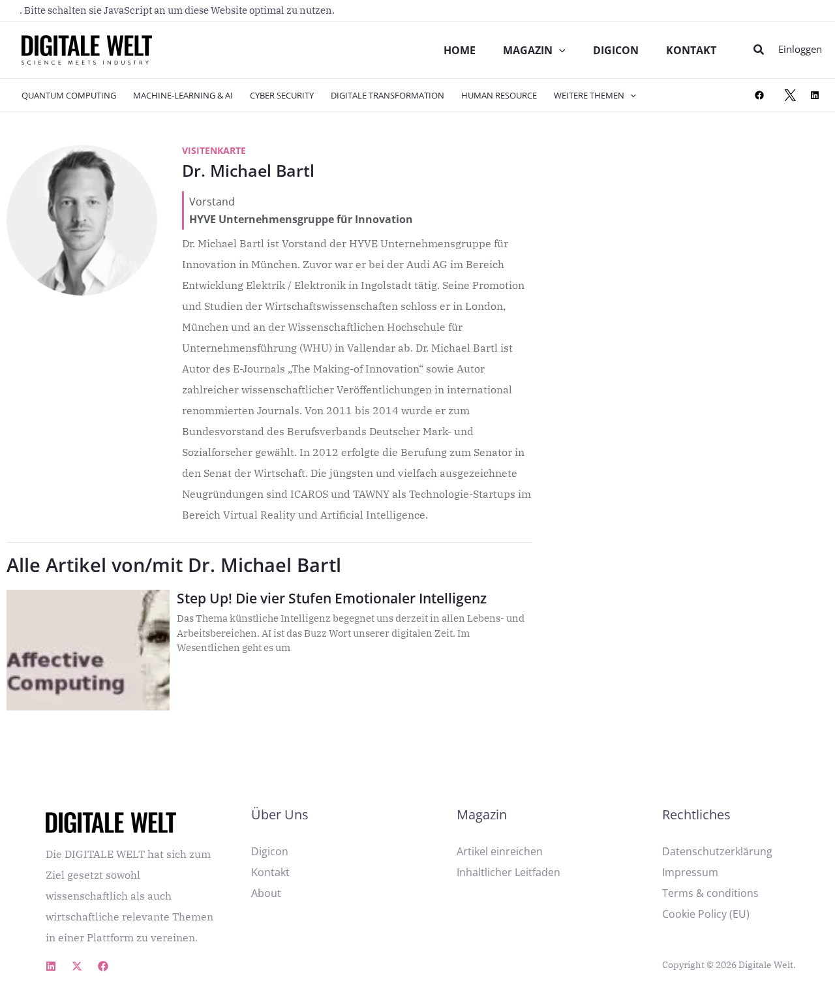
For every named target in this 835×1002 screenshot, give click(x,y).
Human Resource (499, 95)
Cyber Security (282, 95)
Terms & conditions (710, 893)
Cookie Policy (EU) (706, 914)
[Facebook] (759, 95)
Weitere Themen (589, 95)
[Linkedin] (51, 966)
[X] (790, 95)
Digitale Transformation (387, 95)
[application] (559, 50)
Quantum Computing (69, 95)
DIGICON (616, 50)
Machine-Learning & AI (183, 95)
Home (460, 50)
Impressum (690, 872)
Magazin (528, 50)
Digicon (269, 851)
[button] (759, 50)
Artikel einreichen (500, 851)
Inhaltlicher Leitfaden (508, 872)
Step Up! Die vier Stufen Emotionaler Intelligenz (332, 598)
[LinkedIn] (815, 95)
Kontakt (691, 50)
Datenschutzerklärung (717, 851)
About (266, 893)
